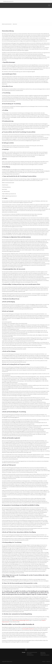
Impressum (44, 661)
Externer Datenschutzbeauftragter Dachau (21, 620)
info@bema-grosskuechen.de (8, 1)
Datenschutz (48, 661)
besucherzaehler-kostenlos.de (28, 628)
